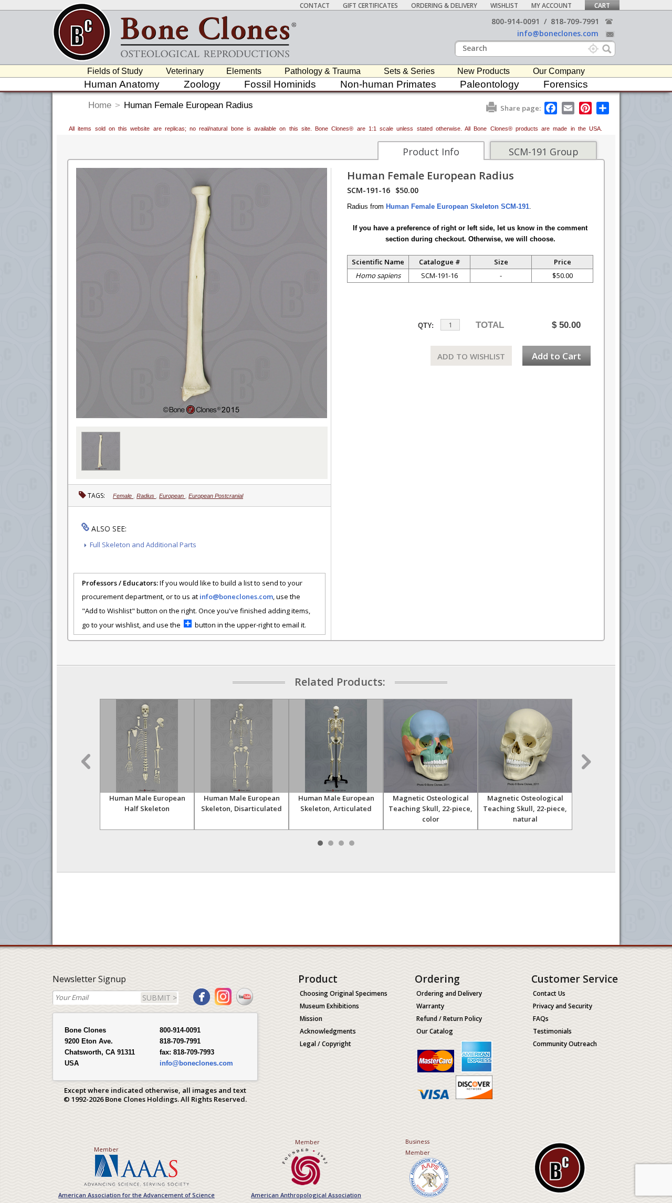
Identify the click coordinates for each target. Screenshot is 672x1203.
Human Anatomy (122, 84)
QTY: (426, 325)
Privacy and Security (562, 1006)
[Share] (603, 108)
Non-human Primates (388, 84)
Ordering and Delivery (449, 993)
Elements (243, 71)
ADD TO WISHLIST (471, 356)
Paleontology (489, 84)
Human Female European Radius (188, 105)
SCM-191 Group (544, 151)
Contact (315, 5)
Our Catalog (434, 1031)
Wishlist (504, 5)
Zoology (202, 84)
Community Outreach (565, 1043)
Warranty (430, 1006)
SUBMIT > (159, 998)
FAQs (541, 1018)
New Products (483, 71)
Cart (602, 5)
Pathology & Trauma (323, 71)
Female (123, 496)
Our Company (559, 71)
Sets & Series (409, 71)
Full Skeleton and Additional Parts (143, 544)
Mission (311, 1018)
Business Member (417, 1146)
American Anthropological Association (306, 1195)
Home (99, 105)
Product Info (431, 151)
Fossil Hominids (280, 84)
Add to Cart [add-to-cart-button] (556, 356)
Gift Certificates (370, 5)
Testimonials (552, 1031)
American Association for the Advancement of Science (136, 1195)
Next (584, 761)
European (172, 496)
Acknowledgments (328, 1031)
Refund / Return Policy (449, 1018)
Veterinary (185, 71)
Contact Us (549, 993)
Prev (87, 761)
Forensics (565, 84)
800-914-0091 (515, 21)
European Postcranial (215, 496)
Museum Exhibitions (329, 1006)
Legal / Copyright (325, 1043)
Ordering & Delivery (444, 5)
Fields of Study (115, 71)
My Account (551, 5)
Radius (146, 496)
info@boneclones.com (557, 33)
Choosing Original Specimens (343, 993)
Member (106, 1149)
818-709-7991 (575, 21)
